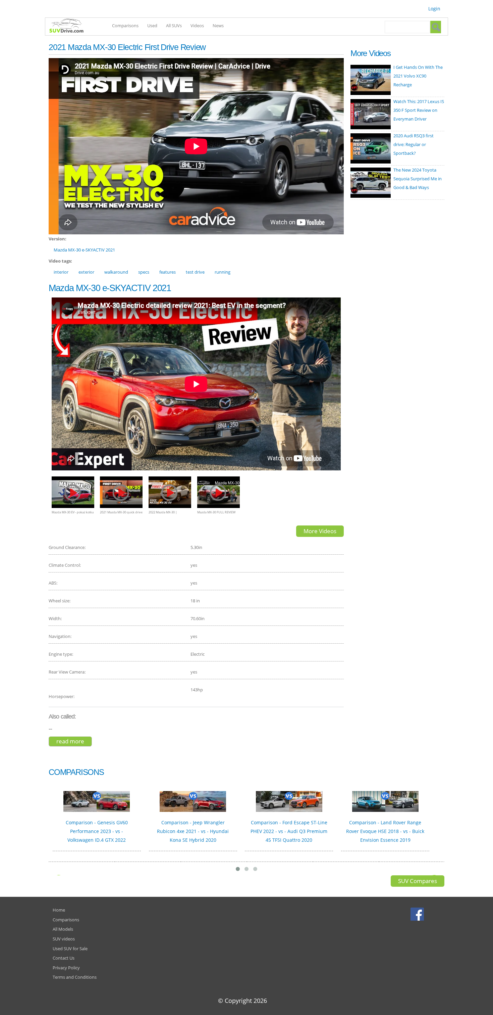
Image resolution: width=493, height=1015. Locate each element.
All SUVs (174, 25)
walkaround (116, 272)
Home (59, 910)
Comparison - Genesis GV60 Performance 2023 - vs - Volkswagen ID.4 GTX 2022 (97, 831)
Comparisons (125, 25)
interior (61, 272)
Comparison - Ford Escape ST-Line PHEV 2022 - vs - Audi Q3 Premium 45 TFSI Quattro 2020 (289, 831)
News (218, 25)
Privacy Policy (66, 968)
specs (143, 272)
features (167, 272)
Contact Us (63, 958)
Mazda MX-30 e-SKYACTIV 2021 (84, 250)
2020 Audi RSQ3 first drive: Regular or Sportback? (413, 144)
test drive (195, 272)
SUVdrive (70, 26)
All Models (63, 929)
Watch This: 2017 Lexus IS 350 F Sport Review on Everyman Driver (418, 110)
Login (434, 8)
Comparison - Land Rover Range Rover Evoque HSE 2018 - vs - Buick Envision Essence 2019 (385, 831)
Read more (74, 741)
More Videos (320, 531)
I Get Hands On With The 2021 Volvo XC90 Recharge (418, 76)
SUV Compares (417, 881)
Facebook (418, 914)
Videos (197, 25)
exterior (86, 272)
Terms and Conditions (75, 977)
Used (152, 25)
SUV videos (64, 939)
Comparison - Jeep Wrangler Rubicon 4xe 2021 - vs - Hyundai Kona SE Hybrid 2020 (193, 831)
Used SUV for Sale (70, 948)
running (222, 272)
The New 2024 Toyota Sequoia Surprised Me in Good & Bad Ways (417, 178)
